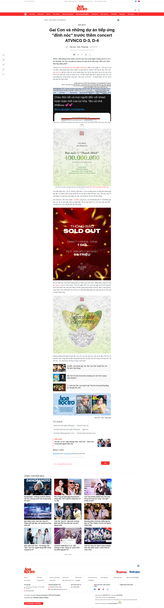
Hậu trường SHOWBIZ (82, 14)
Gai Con (58, 72)
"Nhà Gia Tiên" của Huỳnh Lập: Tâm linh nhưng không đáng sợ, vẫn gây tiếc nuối (88, 387)
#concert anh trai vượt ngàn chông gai (67, 429)
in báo (86, 54)
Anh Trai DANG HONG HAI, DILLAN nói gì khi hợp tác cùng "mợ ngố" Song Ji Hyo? (97, 499)
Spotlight (122, 14)
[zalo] (109, 589)
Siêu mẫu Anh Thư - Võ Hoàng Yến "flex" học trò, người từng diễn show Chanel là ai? (37, 548)
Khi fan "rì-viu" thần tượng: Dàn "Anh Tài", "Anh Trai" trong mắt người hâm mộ (74, 443)
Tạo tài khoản (67, 453)
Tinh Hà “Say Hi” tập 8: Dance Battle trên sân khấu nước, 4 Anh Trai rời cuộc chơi (97, 548)
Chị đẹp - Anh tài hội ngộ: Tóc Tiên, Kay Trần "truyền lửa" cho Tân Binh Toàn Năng (87, 367)
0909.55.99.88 (54, 587)
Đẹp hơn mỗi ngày (68, 14)
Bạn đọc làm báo (34, 603)
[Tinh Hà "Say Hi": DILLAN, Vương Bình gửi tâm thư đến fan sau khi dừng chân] (67, 511)
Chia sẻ (3, 60)
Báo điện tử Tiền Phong (82, 7)
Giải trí (48, 14)
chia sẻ (74, 54)
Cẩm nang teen (118, 577)
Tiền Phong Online (70, 1)
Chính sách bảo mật (126, 584)
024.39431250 (30, 590)
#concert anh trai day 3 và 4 (86, 433)
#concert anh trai (82, 425)
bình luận (90, 54)
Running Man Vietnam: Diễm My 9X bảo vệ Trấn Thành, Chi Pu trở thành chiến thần (97, 523)
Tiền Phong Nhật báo (85, 1)
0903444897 (76, 587)
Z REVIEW (114, 14)
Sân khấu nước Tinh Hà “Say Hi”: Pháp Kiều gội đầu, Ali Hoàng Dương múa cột (37, 523)
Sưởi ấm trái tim (92, 577)
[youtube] (139, 1)
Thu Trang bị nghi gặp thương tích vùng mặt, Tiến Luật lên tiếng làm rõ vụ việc (67, 499)
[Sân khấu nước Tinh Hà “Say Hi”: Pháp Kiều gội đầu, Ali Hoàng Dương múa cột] (37, 511)
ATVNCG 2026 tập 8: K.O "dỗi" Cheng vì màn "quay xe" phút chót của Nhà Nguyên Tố (66, 548)
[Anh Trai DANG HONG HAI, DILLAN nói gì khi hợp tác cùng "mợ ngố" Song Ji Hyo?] (98, 487)
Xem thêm (138, 14)
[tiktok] (104, 589)
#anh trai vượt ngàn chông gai (64, 425)
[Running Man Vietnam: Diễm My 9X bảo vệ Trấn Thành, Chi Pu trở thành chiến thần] (98, 511)
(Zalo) (60, 587)
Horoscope (131, 14)
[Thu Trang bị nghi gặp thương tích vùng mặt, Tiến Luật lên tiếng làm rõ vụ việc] (67, 487)
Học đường (56, 14)
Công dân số (40, 580)
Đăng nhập (56, 453)
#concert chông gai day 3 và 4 (64, 433)
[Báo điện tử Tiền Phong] (121, 572)
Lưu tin (3, 64)
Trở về (3, 74)
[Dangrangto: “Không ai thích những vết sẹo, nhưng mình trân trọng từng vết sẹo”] (37, 487)
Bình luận (3, 69)
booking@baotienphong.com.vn (58, 589)
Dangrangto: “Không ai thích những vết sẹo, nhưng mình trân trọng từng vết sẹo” (37, 499)
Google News (118, 20)
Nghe (3, 55)
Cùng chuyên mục (34, 476)
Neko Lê (58, 285)
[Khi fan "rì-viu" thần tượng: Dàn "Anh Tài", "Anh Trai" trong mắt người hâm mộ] (104, 443)
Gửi (105, 463)
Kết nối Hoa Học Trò (68, 580)
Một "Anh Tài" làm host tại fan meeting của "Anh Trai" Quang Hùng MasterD (86, 377)
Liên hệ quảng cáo (54, 584)
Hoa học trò (29, 570)
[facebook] (136, 1)
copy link (82, 54)
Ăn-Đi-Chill (95, 14)
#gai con (85, 429)
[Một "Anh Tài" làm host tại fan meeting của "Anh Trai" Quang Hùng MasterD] (59, 377)
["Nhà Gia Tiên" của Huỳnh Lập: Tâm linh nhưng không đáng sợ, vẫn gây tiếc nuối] (59, 387)
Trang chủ (25, 14)
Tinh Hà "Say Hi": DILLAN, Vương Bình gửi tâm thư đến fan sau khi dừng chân (66, 523)
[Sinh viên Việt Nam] (134, 572)
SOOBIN (76, 200)
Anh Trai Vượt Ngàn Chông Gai (98, 187)
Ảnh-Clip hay (104, 14)
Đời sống (32, 14)
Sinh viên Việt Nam (100, 1)
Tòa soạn (27, 584)
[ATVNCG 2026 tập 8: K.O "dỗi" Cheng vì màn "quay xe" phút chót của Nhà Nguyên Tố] (67, 536)
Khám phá (41, 14)
